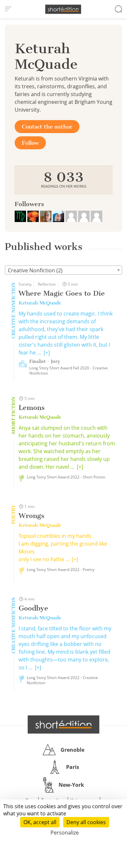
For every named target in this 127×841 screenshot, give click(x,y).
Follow (30, 143)
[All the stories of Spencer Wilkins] (46, 215)
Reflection (47, 284)
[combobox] (63, 270)
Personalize (64, 832)
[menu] (8, 9)
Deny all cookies (86, 822)
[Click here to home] (63, 724)
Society (25, 284)
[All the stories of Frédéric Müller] (21, 215)
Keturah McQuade (40, 303)
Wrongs (31, 516)
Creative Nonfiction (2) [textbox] (35, 270)
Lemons (32, 407)
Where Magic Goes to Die (62, 293)
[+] (47, 352)
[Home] (63, 9)
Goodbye (33, 608)
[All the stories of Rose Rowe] (33, 215)
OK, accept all (39, 822)
